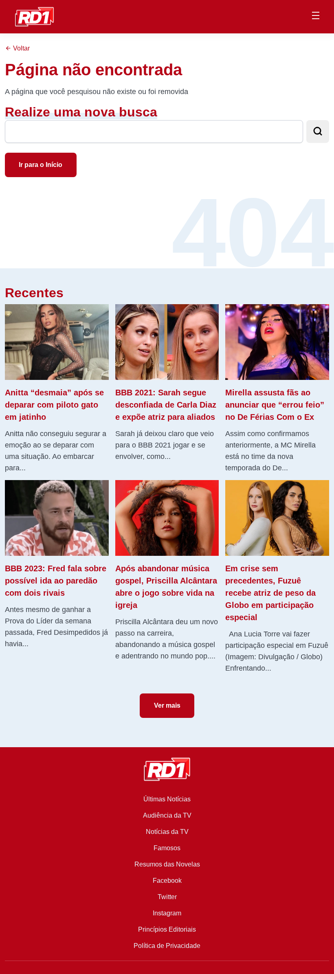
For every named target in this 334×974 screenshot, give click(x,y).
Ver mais (167, 705)
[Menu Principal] (315, 17)
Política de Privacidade (167, 945)
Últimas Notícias (167, 799)
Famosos (167, 848)
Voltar (20, 48)
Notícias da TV (167, 831)
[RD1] (34, 16)
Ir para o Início (40, 164)
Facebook (167, 880)
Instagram (167, 913)
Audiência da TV (167, 815)
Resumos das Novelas (167, 864)
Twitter (167, 896)
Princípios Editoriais (167, 929)
